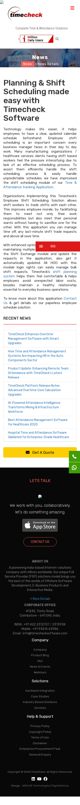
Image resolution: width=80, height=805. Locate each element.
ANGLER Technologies (36, 785)
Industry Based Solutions (40, 702)
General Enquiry (40, 754)
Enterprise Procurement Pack (40, 748)
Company (40, 649)
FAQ (40, 661)
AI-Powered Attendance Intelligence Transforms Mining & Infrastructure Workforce (34, 407)
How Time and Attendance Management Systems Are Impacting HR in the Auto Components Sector (37, 355)
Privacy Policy (40, 726)
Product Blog (40, 655)
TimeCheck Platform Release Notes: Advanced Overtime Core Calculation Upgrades (34, 390)
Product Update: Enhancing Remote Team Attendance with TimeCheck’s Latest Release (38, 373)
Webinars (40, 672)
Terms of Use (40, 737)
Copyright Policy (40, 731)
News (27, 64)
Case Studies (40, 696)
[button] (58, 246)
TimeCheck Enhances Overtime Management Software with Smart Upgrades (33, 338)
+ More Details (40, 599)
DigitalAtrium (60, 785)
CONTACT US (40, 542)
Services (40, 707)
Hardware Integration (40, 690)
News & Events (40, 666)
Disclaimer (40, 743)
